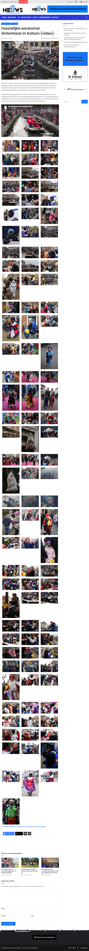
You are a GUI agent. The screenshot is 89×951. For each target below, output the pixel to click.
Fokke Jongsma (10, 826)
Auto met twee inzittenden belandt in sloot (76, 42)
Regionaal (12, 17)
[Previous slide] (64, 89)
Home (4, 17)
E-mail (3, 915)
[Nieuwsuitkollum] (12, 10)
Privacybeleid (83, 948)
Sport (35, 17)
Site (32, 915)
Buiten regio (26, 17)
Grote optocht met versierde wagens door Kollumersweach (8, 871)
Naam (3, 908)
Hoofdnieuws (6, 23)
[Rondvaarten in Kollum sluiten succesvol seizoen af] (30, 863)
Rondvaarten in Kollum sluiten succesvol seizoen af (29, 871)
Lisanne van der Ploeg (24, 826)
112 (19, 17)
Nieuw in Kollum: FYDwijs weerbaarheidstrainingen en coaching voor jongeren (50, 1)
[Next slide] (86, 89)
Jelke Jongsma (41, 826)
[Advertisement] (33, 843)
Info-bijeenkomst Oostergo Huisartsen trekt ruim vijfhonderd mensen (49, 871)
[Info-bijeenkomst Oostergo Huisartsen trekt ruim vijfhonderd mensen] (50, 863)
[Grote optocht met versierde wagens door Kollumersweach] (10, 863)
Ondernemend (44, 17)
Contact (55, 17)
